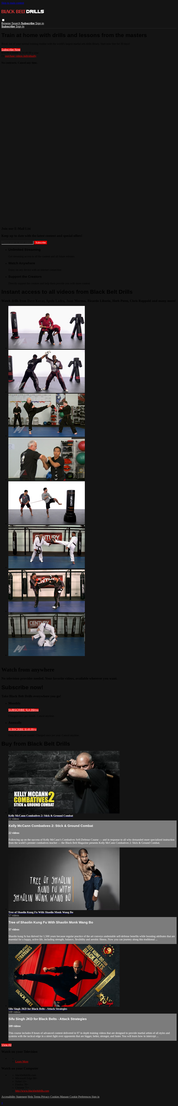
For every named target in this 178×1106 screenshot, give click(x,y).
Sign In (20, 26)
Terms (37, 1096)
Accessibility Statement (14, 1096)
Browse (6, 23)
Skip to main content (12, 2)
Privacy (45, 1096)
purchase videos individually (20, 55)
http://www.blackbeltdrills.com (32, 1090)
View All (6, 1045)
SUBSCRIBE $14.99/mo (23, 710)
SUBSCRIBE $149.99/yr (22, 729)
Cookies (55, 1096)
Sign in (39, 23)
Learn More (21, 1061)
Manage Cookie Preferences (76, 1096)
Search (16, 23)
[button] (3, 20)
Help (31, 1096)
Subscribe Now (10, 49)
